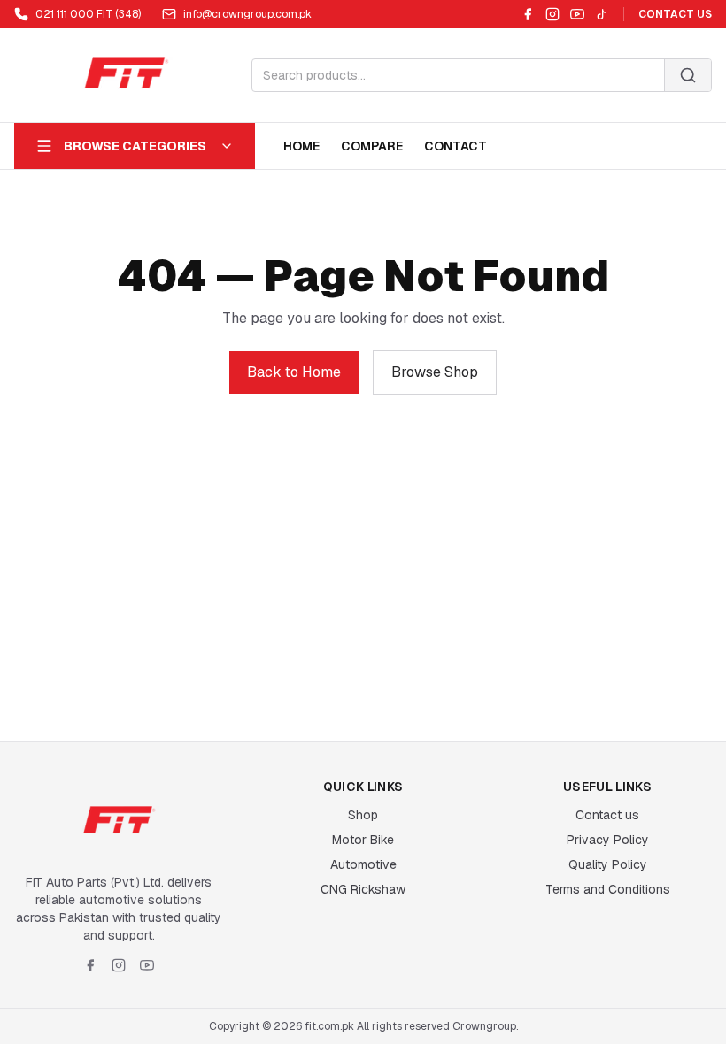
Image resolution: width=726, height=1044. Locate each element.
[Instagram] (552, 14)
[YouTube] (577, 14)
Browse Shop (434, 372)
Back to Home (294, 372)
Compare (372, 146)
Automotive (363, 864)
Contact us (607, 815)
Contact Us (675, 14)
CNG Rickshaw (363, 889)
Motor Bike (363, 840)
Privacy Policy (608, 840)
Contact (455, 146)
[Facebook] (528, 14)
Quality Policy (607, 864)
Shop (363, 815)
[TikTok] (602, 14)
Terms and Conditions (607, 889)
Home (301, 146)
